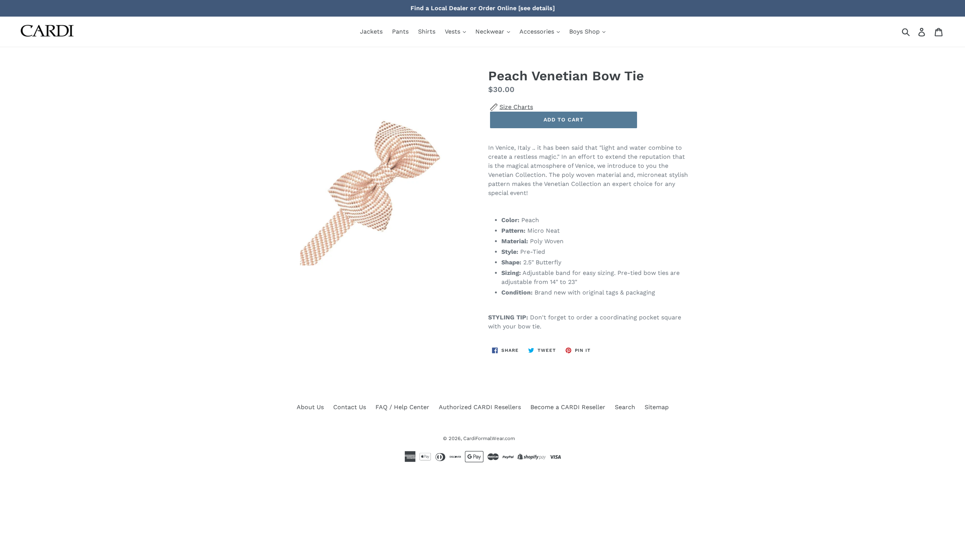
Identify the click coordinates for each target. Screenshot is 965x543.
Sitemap (657, 407)
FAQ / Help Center (402, 407)
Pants (400, 31)
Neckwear (490, 31)
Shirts (426, 31)
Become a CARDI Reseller (567, 407)
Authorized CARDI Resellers (480, 407)
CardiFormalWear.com (489, 438)
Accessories (537, 31)
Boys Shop (585, 31)
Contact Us (349, 407)
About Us (310, 407)
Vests (453, 31)
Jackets (371, 31)
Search (625, 407)
